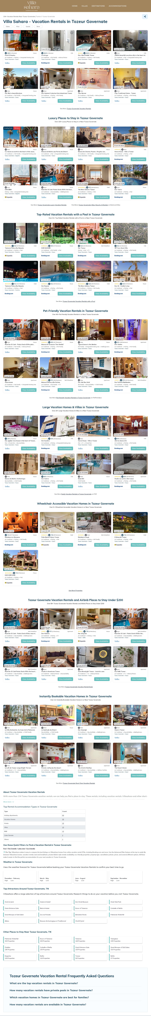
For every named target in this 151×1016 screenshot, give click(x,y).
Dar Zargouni (82, 633)
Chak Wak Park (116, 902)
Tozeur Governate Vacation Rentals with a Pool (79, 301)
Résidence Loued (83, 537)
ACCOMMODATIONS (117, 6)
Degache (17, 155)
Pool (4, 849)
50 (63, 815)
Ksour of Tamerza (81, 908)
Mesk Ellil (81, 479)
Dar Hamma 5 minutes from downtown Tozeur (56, 93)
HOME (74, 6)
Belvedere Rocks (80, 915)
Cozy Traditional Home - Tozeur (125, 93)
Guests (28, 26)
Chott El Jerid (79, 921)
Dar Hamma (45, 633)
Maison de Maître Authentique (15, 479)
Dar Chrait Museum (81, 902)
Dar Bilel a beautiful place (13, 93)
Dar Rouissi (45, 286)
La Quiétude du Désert (49, 730)
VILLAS (85, 6)
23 (63, 823)
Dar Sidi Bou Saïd (84, 382)
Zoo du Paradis (45, 915)
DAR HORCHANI (10, 575)
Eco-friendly (31, 849)
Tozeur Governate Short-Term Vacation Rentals (79, 783)
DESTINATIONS (98, 6)
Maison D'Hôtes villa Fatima (50, 382)
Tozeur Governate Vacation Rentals (79, 109)
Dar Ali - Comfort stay (122, 286)
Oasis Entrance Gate (12, 908)
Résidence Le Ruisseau (12, 537)
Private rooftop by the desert (51, 768)
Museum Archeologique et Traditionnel (53, 921)
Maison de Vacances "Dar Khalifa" (52, 344)
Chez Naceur (82, 93)
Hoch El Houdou (10, 55)
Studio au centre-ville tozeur (124, 479)
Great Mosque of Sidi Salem (14, 915)
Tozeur (17, 59)
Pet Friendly (12, 849)
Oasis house (9, 382)
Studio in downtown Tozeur (50, 671)
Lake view (21, 849)
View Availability (28, 63)
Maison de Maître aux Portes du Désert (54, 151)
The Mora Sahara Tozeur (86, 189)
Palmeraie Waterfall (117, 915)
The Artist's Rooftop (85, 768)
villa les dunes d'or (121, 441)
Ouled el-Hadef (45, 902)
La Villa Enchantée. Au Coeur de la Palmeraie (20, 730)
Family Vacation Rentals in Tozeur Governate (76, 494)
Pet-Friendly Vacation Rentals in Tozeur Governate (73, 398)
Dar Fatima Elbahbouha (122, 382)
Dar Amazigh (82, 730)
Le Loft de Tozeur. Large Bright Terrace (18, 768)
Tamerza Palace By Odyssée (14, 248)
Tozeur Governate (9, 59)
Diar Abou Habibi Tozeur (86, 55)
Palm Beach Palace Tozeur (50, 537)
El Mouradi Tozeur (121, 537)
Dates (8, 26)
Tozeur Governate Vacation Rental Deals (79, 687)
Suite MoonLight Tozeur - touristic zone (91, 671)
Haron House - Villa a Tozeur (124, 151)
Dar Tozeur (81, 248)
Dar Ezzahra (45, 441)
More (38, 26)
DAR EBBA (8, 189)
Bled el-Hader (44, 908)
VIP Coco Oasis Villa (121, 248)
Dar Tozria (118, 189)
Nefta (84, 637)
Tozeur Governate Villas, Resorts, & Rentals (93, 205)
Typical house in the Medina (87, 344)
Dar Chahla (118, 344)
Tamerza (17, 252)
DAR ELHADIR (45, 248)
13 (63, 827)
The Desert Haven (121, 768)
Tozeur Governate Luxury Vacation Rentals (52, 205)
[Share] (145, 16)
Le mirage (44, 55)
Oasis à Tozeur (119, 730)
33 (63, 819)
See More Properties (75, 590)
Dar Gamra (45, 479)
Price (17, 26)
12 (63, 831)
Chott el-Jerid (9, 902)
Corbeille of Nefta (116, 908)
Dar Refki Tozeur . (120, 671)
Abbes (7, 921)
